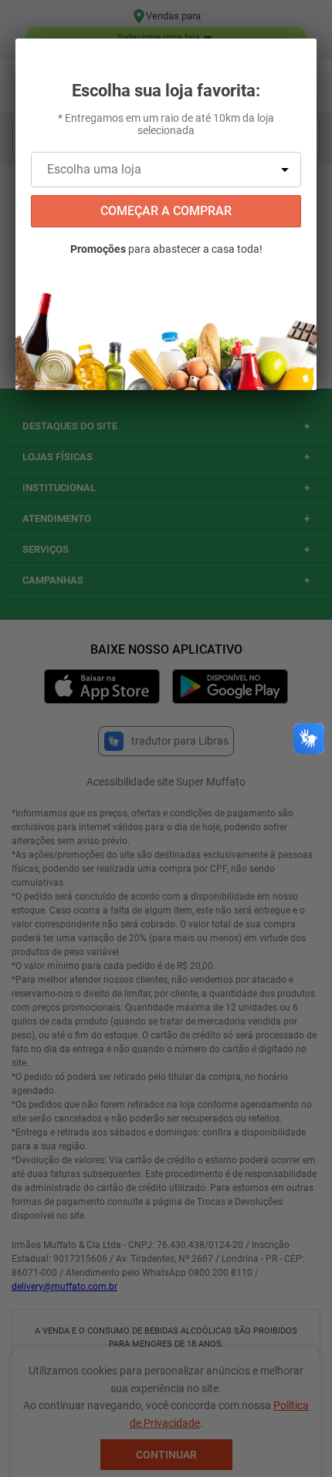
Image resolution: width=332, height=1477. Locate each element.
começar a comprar (166, 211)
